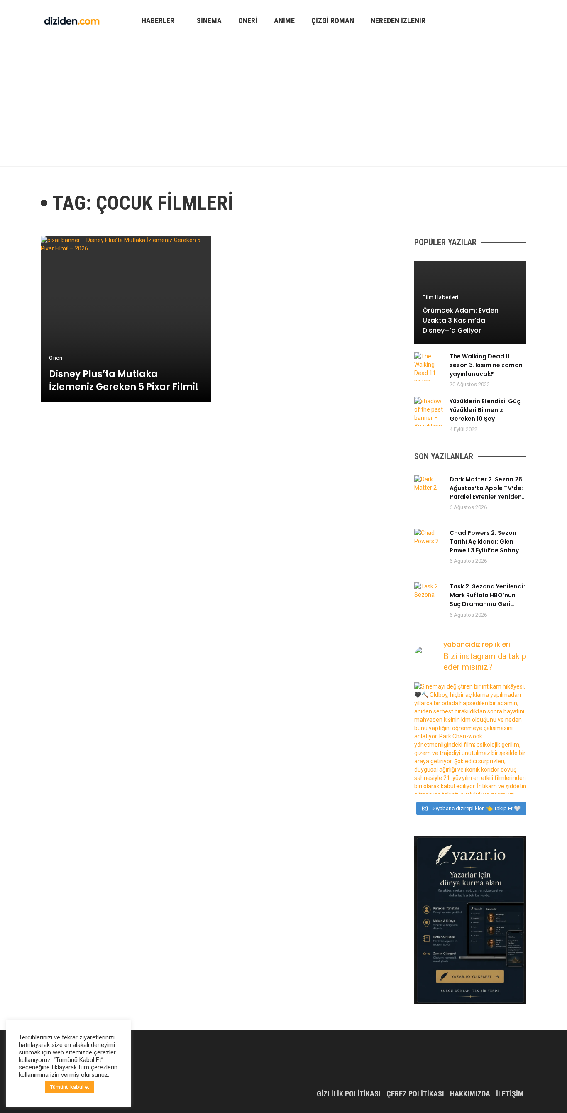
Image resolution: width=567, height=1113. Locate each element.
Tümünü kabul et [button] (69, 1087)
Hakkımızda (470, 1093)
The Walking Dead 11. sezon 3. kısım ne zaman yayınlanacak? (486, 365)
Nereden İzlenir (398, 20)
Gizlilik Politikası (349, 1093)
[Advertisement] (283, 104)
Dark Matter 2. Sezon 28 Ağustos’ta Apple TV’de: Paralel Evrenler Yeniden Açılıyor (486, 488)
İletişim (510, 1093)
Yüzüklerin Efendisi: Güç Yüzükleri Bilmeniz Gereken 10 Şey (485, 410)
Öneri (247, 20)
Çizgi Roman (332, 20)
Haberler (158, 20)
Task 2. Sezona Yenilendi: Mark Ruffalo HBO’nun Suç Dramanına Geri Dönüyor (487, 595)
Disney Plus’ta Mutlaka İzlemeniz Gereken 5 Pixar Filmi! (123, 380)
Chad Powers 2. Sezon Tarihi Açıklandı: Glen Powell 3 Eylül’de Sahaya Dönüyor (486, 542)
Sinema (209, 20)
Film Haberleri (440, 297)
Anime (284, 20)
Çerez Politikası (415, 1093)
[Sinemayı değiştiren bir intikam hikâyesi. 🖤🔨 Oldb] (470, 738)
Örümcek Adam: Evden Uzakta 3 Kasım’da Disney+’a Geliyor (461, 320)
